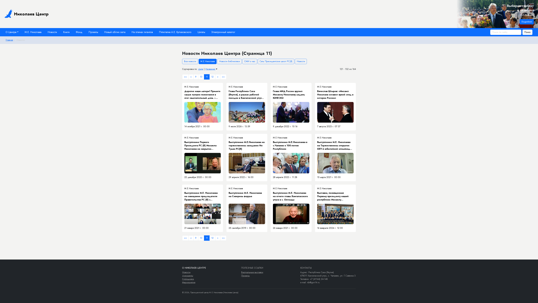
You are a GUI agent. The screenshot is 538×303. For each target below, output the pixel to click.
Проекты (93, 32)
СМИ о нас (249, 61)
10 (201, 76)
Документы (187, 275)
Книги (66, 32)
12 (212, 76)
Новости (52, 32)
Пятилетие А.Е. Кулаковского (175, 32)
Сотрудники (188, 279)
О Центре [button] (11, 32)
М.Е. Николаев (33, 32)
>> (223, 76)
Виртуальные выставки (252, 272)
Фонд (79, 32)
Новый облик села (114, 32)
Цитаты (201, 32)
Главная (9, 40)
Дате (200, 69)
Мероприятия (188, 282)
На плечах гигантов (142, 32)
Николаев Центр (31, 14)
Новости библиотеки (229, 61)
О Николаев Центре (194, 267)
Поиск (527, 32)
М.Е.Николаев (207, 61)
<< (185, 76)
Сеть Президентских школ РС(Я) (276, 61)
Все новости (190, 61)
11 (207, 76)
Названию (210, 69)
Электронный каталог (223, 32)
